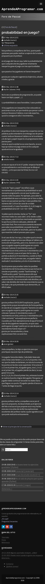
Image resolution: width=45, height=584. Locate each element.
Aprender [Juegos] (23, 485)
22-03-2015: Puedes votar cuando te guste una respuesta (22, 555)
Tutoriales (5, 537)
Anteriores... (6, 558)
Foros (4, 540)
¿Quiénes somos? (12, 566)
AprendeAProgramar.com (22, 9)
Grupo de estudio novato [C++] (28, 475)
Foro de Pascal (10, 27)
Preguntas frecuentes (10, 521)
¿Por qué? (5, 519)
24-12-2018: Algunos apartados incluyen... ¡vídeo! (19, 553)
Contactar (9, 564)
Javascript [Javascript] (25, 471)
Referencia (6, 543)
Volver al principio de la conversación (17, 426)
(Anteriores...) (7, 489)
